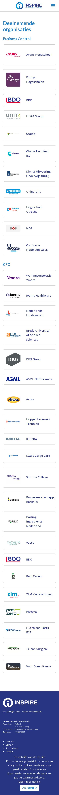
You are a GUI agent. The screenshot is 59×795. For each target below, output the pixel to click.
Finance (9, 751)
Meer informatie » (29, 781)
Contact (9, 744)
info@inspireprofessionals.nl (26, 729)
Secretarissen (12, 748)
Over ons (10, 741)
